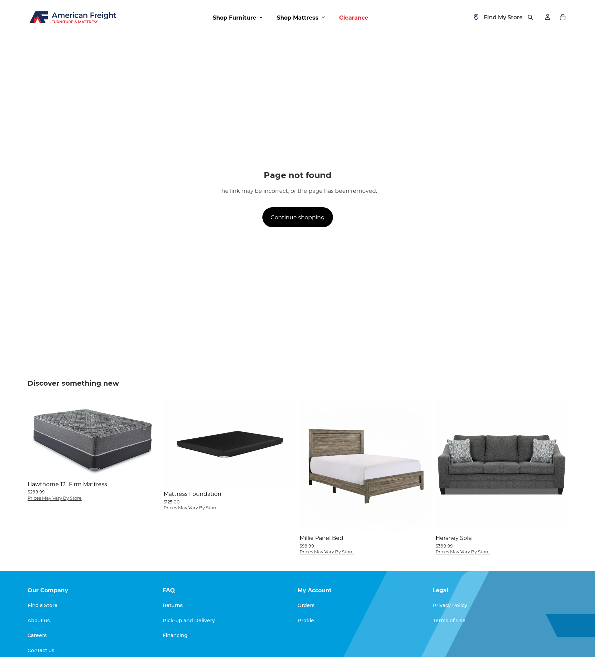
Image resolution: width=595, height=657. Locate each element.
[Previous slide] (174, 442)
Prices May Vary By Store (55, 498)
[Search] (530, 17)
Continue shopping (298, 217)
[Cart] (562, 17)
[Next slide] (285, 442)
